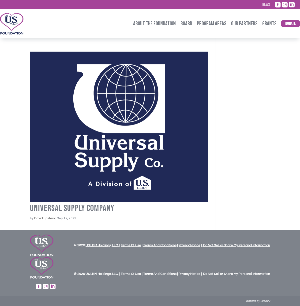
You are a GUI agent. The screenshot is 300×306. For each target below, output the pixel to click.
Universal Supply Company (72, 208)
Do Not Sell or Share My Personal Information (236, 245)
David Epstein (44, 218)
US (88, 245)
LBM (93, 245)
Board (186, 23)
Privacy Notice (189, 245)
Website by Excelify (258, 300)
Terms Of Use (131, 245)
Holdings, (104, 245)
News (266, 5)
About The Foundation (154, 23)
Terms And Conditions (159, 245)
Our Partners (244, 23)
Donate (290, 23)
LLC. (115, 245)
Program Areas (211, 23)
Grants (269, 23)
